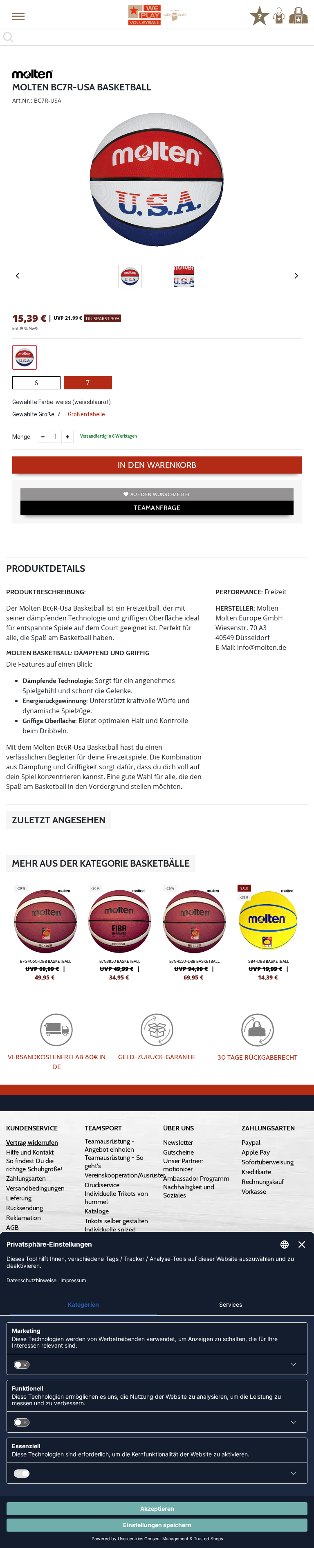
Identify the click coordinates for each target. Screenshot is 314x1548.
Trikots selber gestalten (116, 1221)
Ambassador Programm (196, 1178)
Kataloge (97, 1211)
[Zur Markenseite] (32, 75)
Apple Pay (256, 1152)
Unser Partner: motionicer (183, 1165)
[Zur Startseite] (157, 15)
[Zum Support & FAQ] (259, 14)
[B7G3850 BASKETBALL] (120, 932)
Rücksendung (24, 1208)
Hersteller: (235, 608)
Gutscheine (178, 1152)
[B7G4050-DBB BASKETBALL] (45, 932)
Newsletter (178, 1142)
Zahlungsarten (26, 1178)
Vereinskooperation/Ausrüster (125, 1175)
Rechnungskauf (263, 1182)
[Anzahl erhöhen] (67, 437)
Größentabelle (86, 414)
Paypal (251, 1142)
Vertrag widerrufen (32, 1142)
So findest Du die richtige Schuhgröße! (34, 1165)
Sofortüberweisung (268, 1162)
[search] (157, 37)
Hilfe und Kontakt (30, 1152)
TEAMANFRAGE (157, 508)
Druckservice (102, 1185)
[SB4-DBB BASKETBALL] (268, 932)
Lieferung (18, 1198)
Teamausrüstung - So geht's (114, 1162)
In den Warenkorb (157, 465)
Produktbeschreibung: (46, 592)
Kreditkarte (256, 1172)
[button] (18, 16)
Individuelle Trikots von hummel (116, 1198)
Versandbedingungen (35, 1188)
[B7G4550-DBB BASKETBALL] (194, 932)
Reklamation (23, 1218)
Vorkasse (254, 1191)
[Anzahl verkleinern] (43, 437)
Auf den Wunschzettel (160, 494)
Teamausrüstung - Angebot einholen (110, 1145)
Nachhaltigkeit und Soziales (188, 1191)
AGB (12, 1227)
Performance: (239, 592)
